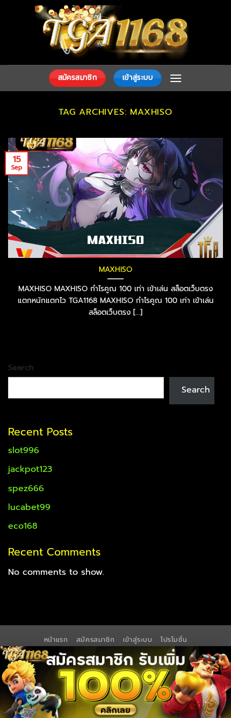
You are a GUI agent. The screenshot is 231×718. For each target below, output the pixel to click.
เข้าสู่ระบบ (138, 640)
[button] (175, 78)
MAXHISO (115, 270)
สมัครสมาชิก (95, 640)
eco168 (23, 526)
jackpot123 (30, 469)
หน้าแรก (56, 640)
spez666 (26, 488)
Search (21, 367)
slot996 (23, 450)
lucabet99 (29, 507)
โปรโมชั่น (174, 640)
